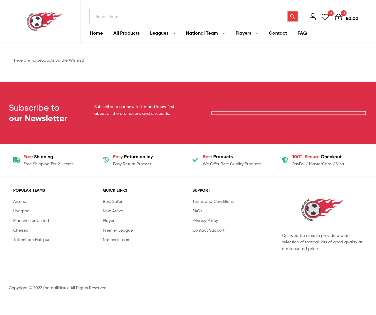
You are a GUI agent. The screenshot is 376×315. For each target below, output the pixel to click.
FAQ (302, 33)
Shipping (38, 156)
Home (96, 33)
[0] (325, 16)
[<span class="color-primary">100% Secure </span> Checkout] (285, 160)
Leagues (159, 33)
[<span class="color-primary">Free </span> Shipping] (16, 160)
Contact (278, 33)
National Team (202, 33)
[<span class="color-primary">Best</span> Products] (195, 160)
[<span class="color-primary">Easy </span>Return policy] (106, 160)
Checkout (317, 156)
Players (243, 33)
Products (218, 156)
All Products (126, 33)
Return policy (133, 156)
